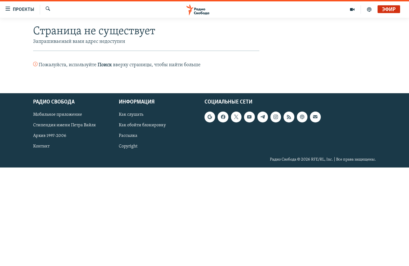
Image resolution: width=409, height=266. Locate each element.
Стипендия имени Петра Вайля (64, 125)
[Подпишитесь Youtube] (249, 117)
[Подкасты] (302, 117)
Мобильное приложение (57, 114)
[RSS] (289, 117)
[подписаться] (315, 117)
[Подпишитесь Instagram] (275, 117)
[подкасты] (369, 9)
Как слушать (131, 114)
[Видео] (352, 9)
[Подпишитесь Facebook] (223, 117)
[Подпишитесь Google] (209, 117)
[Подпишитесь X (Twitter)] (236, 117)
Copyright (128, 146)
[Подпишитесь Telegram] (262, 117)
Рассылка (128, 136)
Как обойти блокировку (142, 125)
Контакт (41, 146)
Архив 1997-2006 (49, 136)
